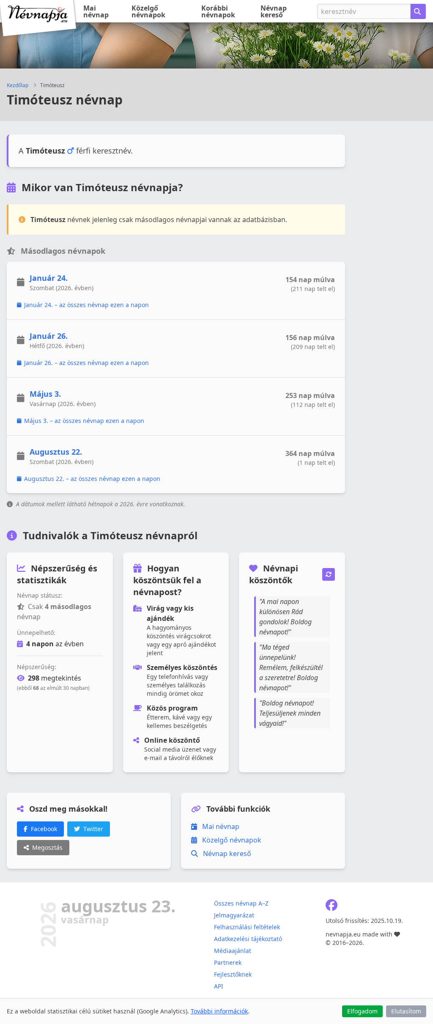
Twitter (93, 829)
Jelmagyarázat (234, 915)
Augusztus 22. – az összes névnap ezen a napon (92, 479)
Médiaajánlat (232, 951)
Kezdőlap (17, 85)
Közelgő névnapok (148, 11)
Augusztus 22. (56, 452)
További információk (219, 1011)
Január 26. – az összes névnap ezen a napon (86, 363)
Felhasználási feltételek (247, 927)
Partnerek (227, 962)
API (218, 986)
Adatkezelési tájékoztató (248, 939)
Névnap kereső (273, 11)
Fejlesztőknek (233, 974)
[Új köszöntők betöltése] (328, 574)
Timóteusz (52, 85)
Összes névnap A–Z (241, 903)
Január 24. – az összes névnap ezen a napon (86, 305)
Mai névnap (96, 11)
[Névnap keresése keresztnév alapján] (418, 11)
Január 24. (49, 278)
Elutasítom (406, 1011)
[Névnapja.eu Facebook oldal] (331, 907)
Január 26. (49, 336)
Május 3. (45, 394)
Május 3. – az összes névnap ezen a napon (84, 421)
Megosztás (47, 847)
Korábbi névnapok (218, 11)
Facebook (44, 829)
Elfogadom (362, 1011)
